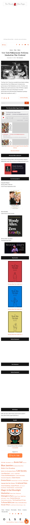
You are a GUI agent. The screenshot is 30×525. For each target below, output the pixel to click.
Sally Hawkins (3, 498)
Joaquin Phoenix (15, 485)
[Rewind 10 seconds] (7, 118)
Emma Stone (6, 480)
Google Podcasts (19, 146)
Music (19, 50)
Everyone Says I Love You (16, 480)
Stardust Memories (15, 498)
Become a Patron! (15, 150)
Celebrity (12, 473)
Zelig (24, 504)
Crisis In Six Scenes (20, 475)
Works (19, 510)
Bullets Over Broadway (8, 468)
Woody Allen (5, 511)
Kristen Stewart (10, 487)
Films (15, 50)
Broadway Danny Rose (18, 465)
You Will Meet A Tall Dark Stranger (16, 504)
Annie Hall (18, 462)
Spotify (26, 146)
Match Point (13, 493)
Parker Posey (17, 496)
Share (26, 120)
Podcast (8, 510)
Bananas (24, 462)
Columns (24, 510)
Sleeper (8, 498)
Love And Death (18, 487)
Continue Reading (24, 97)
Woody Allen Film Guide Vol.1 (15, 284)
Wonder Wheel (5, 505)
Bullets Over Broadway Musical (8, 471)
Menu (4, 44)
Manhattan (5, 493)
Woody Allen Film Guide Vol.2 (15, 309)
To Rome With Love (8, 502)
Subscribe (20, 120)
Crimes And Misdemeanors (8, 475)
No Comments (20, 57)
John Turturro (22, 485)
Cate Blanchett (5, 473)
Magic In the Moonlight (11, 490)
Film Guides (14, 510)
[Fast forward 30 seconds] (13, 118)
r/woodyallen (15, 447)
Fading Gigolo (25, 480)
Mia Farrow (18, 493)
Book (3, 510)
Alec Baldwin (8, 462)
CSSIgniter (21, 522)
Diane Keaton (16, 477)
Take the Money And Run (6, 500)
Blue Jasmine (7, 465)
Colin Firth (17, 473)
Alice (12, 462)
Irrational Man (21, 483)
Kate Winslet (3, 487)
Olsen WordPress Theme (11, 522)
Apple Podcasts (11, 146)
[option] (15, 130)
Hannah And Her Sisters (8, 483)
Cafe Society (21, 471)
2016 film (3, 462)
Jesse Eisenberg (5, 485)
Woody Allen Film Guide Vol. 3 (15, 334)
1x (9, 118)
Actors (11, 50)
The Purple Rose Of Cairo (19, 500)
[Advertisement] (15, 22)
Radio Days (23, 496)
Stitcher (15, 147)
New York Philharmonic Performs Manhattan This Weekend (15, 54)
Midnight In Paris (7, 496)
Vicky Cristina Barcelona (20, 502)
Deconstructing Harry (6, 477)
